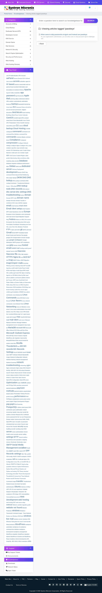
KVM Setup (25, 287)
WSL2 (16, 541)
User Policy (61, 579)
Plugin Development (19, 401)
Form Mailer (9, 224)
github (24, 229)
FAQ (7, 219)
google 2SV (9, 237)
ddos (7, 166)
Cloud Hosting (19, 128)
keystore (26, 285)
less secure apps (22, 289)
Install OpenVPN (20, 270)
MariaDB (12, 327)
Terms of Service (21, 585)
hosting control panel (25, 248)
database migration (11, 163)
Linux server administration (17, 309)
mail (7, 320)
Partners (30, 579)
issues (10, 280)
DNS (24, 177)
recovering (9, 412)
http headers (24, 254)
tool (20, 476)
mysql (28, 352)
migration (17, 338)
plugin (11, 401)
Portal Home (8, 13)
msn (18, 346)
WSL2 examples (22, 541)
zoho (29, 541)
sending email (20, 429)
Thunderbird (9, 476)
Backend (8, 104)
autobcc (11, 101)
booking (28, 112)
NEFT (11, 355)
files (14, 222)
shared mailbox (23, 437)
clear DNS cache (10, 125)
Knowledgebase (19, 13)
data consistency (21, 158)
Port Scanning (18, 404)
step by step (25, 464)
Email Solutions (80, 2)
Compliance (15, 140)
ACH (23, 78)
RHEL (24, 419)
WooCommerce (10, 524)
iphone (8, 277)
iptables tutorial (25, 277)
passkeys (19, 385)
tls (14, 476)
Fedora (12, 219)
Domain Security (10, 200)
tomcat (17, 476)
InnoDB (28, 265)
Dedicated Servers (24, 2)
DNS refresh (26, 189)
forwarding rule (24, 224)
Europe (27, 211)
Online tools (22, 375)
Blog (37, 579)
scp (16, 424)
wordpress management (20, 532)
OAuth (12, 372)
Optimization (11, 382)
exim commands (25, 214)
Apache (27, 89)
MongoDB (9, 340)
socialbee (22, 448)
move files (13, 343)
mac (18, 317)
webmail (9, 505)
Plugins (27, 401)
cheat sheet (9, 120)
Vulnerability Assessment (13, 497)
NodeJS (28, 368)
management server (11, 325)
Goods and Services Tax (16, 235)
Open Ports (15, 377)
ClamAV (22, 123)
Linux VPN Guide (24, 311)
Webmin (15, 505)
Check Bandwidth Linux (19, 120)
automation (25, 101)
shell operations (17, 439)
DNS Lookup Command (18, 180)
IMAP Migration (25, 260)
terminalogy (9, 474)
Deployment (20, 169)
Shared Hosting (54, 2)
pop (8, 404)
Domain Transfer (20, 200)
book (24, 112)
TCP (18, 471)
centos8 (26, 118)
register (14, 412)
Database (23, 161)
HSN (16, 251)
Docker (22, 195)
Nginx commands (11, 368)
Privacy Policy (91, 579)
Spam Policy (80, 579)
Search (90, 21)
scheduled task (10, 424)
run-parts (17, 422)
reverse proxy (18, 419)
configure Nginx (15, 145)
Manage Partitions (22, 322)
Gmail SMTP (15, 232)
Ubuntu (17, 486)
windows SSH (26, 519)
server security (14, 434)
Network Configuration (16, 357)
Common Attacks (21, 137)
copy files (13, 148)
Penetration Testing (19, 393)
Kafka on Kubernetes (25, 282)
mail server (22, 320)
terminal (26, 471)
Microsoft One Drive (22, 330)
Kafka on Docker (14, 282)
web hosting (23, 500)
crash (21, 150)
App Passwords (19, 96)
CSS (10, 155)
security (20, 426)
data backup (13, 158)
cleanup (27, 123)
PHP (27, 396)
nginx (28, 365)
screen (19, 424)
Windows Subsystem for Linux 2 (15, 521)
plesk (21, 399)
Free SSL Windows (17, 227)
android (17, 90)
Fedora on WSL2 (20, 219)
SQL (23, 454)
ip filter (24, 275)
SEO (25, 429)
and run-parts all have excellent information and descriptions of (18, 87)
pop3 (12, 404)
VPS (20, 494)
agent (27, 81)
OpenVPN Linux (24, 380)
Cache (20, 115)
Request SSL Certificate (22, 414)
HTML (19, 254)
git (21, 229)
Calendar (25, 115)
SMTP (9, 445)
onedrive (16, 375)
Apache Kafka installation (13, 93)
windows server (18, 519)
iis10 (25, 257)
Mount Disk (15, 340)
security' (13, 429)
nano (7, 355)
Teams (21, 471)
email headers (26, 209)
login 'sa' (20, 314)
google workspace (15, 240)
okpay (12, 375)
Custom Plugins (20, 155)
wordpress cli (16, 527)
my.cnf (15, 352)
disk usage (9, 177)
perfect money (10, 396)
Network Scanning (11, 362)
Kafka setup (9, 285)
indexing (17, 265)
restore (12, 419)
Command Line (26, 131)
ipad (27, 275)
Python (19, 407)
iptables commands (15, 277)
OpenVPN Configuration (12, 380)
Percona (27, 393)
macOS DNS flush (25, 317)
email (8, 205)
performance (20, 396)
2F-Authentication (13, 75)
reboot (24, 410)
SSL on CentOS (21, 462)
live (7, 314)
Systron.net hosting (11, 471)
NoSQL (8, 370)
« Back (41, 44)
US (12, 489)
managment (21, 325)
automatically (17, 101)
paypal (8, 393)
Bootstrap (8, 115)
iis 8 (22, 257)
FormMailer (16, 224)
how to (12, 251)
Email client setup (14, 208)
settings (9, 437)
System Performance (23, 466)
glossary (29, 229)
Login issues (26, 314)
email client (23, 206)
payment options (18, 391)
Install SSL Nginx (20, 273)
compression (12, 143)
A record (23, 75)
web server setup (20, 502)
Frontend (25, 227)
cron (18, 152)
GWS (7, 245)
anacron (17, 84)
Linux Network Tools (18, 304)
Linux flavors (16, 301)
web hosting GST (11, 502)
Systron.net (23, 469)
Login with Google (11, 317)
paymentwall (27, 391)
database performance (23, 163)
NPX (15, 370)
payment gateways (11, 388)
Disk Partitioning (24, 175)
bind (14, 112)
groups (18, 242)
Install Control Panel (20, 268)
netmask (15, 355)
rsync (13, 422)
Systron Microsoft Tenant (13, 469)
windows (16, 510)
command (17, 131)
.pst (7, 75)
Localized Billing (13, 314)
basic (11, 107)
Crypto (26, 152)
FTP (8, 229)
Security (67, 2)
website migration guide (24, 505)
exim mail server (10, 216)
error (20, 212)
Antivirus (21, 90)
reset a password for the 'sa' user (15, 417)
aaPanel (9, 78)
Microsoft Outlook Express (18, 333)
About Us (16, 579)
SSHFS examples (22, 456)
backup (14, 104)
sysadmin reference (11, 466)
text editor (15, 474)
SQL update (27, 454)
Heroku (15, 245)
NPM (12, 370)
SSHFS (15, 456)
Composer (23, 140)
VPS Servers (39, 2)
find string (18, 222)
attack (17, 99)
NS (17, 370)
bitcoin (19, 112)
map (25, 325)
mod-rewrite (23, 338)
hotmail (8, 251)
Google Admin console (19, 237)
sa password (24, 422)
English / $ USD (91, 585)
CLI (17, 125)
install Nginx (12, 270)
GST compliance (25, 242)
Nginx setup (19, 368)
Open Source (22, 377)
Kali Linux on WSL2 (18, 285)
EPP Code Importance (12, 212)
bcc (14, 107)
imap (11, 260)
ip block (19, 275)
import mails (17, 263)
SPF (24, 451)
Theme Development (24, 474)
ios (11, 275)
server (9, 431)
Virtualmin (21, 491)
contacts (8, 148)
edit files (20, 203)
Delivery (14, 169)
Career (43, 579)
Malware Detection (11, 322)
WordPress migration (12, 534)
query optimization (18, 410)
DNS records (16, 189)
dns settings (21, 192)
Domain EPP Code (11, 198)
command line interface (12, 134)
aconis (11, 81)
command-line (23, 134)
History (20, 245)
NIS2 (24, 368)
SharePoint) (9, 439)
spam (11, 451)
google (25, 235)
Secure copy (24, 424)
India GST (23, 265)
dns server (11, 192)
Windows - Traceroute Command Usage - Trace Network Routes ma (18, 513)
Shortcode (13, 442)
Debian (12, 166)
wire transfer (27, 521)
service (20, 434)
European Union (10, 214)
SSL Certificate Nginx (21, 459)
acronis (16, 81)
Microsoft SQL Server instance (14, 335)
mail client (14, 320)
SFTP (16, 437)
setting (24, 434)
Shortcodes (20, 442)
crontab (22, 152)
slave (24, 442)
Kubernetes (9, 287)
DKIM (19, 177)
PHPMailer (9, 399)
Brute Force (15, 115)
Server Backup (95, 2)
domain (28, 195)
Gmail (8, 232)
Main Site (10, 2)
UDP (7, 489)
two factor (17, 484)
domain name (23, 198)
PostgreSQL (11, 407)
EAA (13, 203)
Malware (27, 320)
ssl (14, 459)
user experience (18, 489)
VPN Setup (15, 494)
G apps (12, 229)
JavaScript (22, 280)
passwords (25, 385)
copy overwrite (21, 148)
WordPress (20, 524)
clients (21, 125)
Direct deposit (16, 175)
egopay (25, 203)
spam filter (16, 451)
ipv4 (7, 280)
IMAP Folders (17, 260)
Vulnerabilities (25, 494)
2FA (20, 75)
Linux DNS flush (21, 298)
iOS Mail (14, 275)
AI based (10, 84)
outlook (23, 383)
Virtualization (14, 491)
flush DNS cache (25, 222)
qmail (23, 407)
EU (22, 212)
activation (22, 81)
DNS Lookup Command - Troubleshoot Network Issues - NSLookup (17, 183)
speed (21, 451)
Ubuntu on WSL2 (25, 487)
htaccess (22, 251)
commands (11, 137)
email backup (15, 206)
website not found (14, 507)
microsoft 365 (21, 328)
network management (22, 359)
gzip (11, 245)
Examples (18, 214)
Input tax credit (10, 268)
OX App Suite (12, 385)
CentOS (9, 118)
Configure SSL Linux (25, 145)
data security (15, 161)
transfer (19, 481)
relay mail (19, 412)
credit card (14, 152)
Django (15, 177)
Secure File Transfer (11, 426)
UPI (10, 489)
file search (28, 219)
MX (21, 346)
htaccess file (11, 254)
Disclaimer (71, 579)
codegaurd (9, 131)
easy (16, 203)
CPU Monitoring (14, 150)
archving (12, 99)
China (18, 123)
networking (23, 365)
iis (19, 257)
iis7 (29, 257)
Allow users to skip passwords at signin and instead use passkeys (67, 36)
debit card (18, 166)
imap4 (9, 263)
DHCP (24, 172)
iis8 (7, 260)
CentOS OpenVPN (19, 118)
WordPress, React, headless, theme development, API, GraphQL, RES (18, 539)
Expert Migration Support (22, 216)
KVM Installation (17, 287)
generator (17, 229)
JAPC (14, 280)
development (12, 172)
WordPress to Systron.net (17, 536)
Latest (16, 289)
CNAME (28, 128)
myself (24, 352)
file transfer (9, 222)
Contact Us (51, 579)
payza (12, 393)
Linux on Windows (21, 307)
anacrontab (22, 84)
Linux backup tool (17, 295)
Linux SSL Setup (14, 311)
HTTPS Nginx (12, 257)
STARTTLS (14, 464)
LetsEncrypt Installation (12, 292)
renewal (13, 414)
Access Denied (18, 78)
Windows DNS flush (18, 516)
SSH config (9, 456)
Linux (21, 292)
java (17, 280)
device (20, 172)
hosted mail (15, 248)
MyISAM (20, 352)
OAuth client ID (18, 372)
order (19, 383)
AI (29, 81)
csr (7, 155)
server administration (18, 432)
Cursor (14, 155)
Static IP (19, 464)
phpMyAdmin (16, 399)
